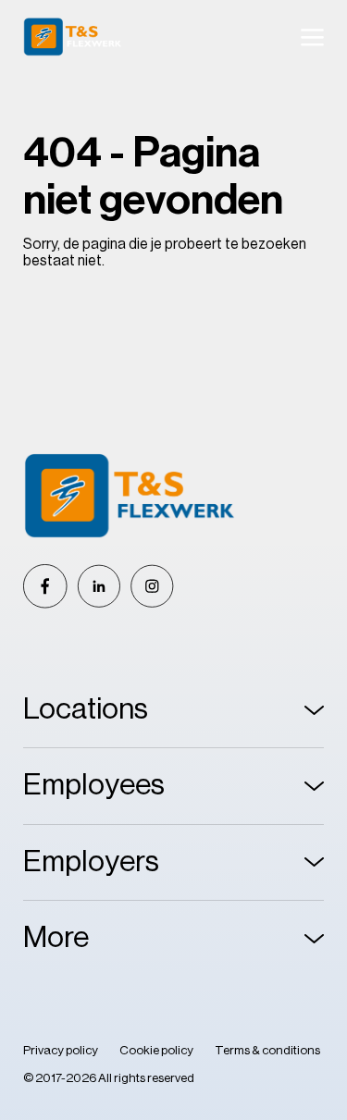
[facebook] (45, 586)
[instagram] (152, 586)
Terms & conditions (267, 1050)
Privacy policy (60, 1050)
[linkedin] (99, 586)
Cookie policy (156, 1050)
